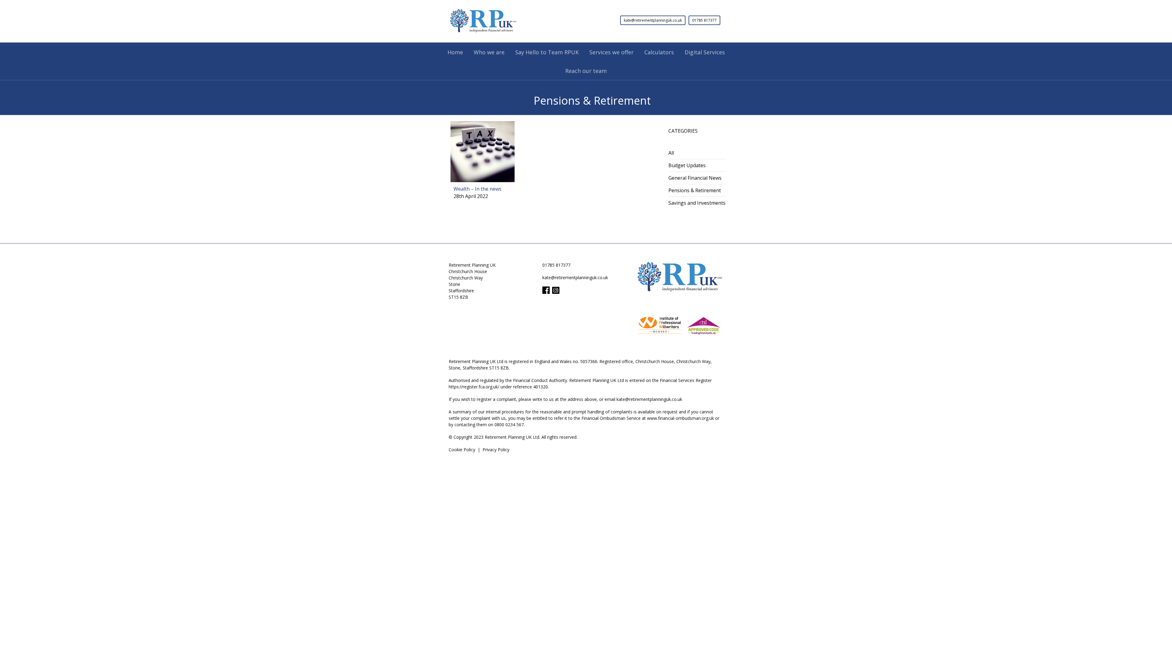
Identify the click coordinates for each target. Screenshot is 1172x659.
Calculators (659, 52)
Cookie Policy (462, 449)
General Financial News (695, 178)
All (671, 152)
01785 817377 (704, 20)
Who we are (489, 52)
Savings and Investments (696, 203)
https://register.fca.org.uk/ (474, 387)
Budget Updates (687, 165)
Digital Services (705, 52)
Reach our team (586, 70)
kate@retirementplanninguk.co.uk (653, 20)
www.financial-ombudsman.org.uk (680, 418)
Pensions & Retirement (694, 190)
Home (455, 52)
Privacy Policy (496, 449)
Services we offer (611, 52)
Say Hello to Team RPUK (547, 52)
